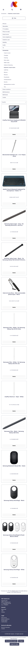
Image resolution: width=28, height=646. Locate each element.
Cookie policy (4, 621)
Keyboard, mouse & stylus (9, 67)
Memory (5, 72)
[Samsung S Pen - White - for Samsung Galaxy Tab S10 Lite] (14, 354)
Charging (6, 55)
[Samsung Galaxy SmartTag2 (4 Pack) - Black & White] (14, 526)
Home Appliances (7, 37)
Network (6, 74)
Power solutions (7, 89)
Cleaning (6, 57)
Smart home (6, 34)
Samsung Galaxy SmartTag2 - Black (14, 500)
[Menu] (3, 9)
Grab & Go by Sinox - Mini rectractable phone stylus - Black (14, 293)
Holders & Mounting (8, 65)
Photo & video (6, 31)
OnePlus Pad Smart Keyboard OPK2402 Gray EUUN (14, 121)
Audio (4, 45)
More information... (14, 638)
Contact (3, 612)
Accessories (5, 50)
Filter (15, 18)
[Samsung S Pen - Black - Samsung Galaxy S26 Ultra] (14, 423)
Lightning (6, 69)
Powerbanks (6, 77)
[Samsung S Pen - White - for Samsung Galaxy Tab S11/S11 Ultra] (14, 319)
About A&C (3, 609)
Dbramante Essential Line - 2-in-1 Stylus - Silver (14, 155)
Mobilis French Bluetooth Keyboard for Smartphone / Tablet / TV (14, 190)
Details (14, 134)
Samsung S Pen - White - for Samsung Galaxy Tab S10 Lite (14, 363)
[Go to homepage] (14, 4)
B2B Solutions (6, 92)
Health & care (6, 39)
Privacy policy (4, 620)
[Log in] (20, 9)
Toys (5, 86)
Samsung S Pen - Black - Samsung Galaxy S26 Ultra (14, 432)
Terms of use (4, 617)
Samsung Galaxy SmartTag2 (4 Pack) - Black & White (14, 535)
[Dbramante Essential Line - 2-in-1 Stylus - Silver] (14, 146)
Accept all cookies (14, 644)
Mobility (5, 42)
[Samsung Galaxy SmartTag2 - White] (14, 561)
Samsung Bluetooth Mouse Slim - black (14, 466)
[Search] (12, 9)
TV (3, 47)
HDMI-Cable (6, 62)
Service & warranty (5, 627)
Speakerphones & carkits (9, 84)
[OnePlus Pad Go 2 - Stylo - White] (14, 388)
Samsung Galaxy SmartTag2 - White (14, 569)
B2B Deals (5, 94)
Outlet (4, 97)
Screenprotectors (7, 79)
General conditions (5, 619)
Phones (4, 23)
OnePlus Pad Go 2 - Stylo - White (14, 396)
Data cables (6, 60)
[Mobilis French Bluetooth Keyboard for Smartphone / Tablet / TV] (14, 181)
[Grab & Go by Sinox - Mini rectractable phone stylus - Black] (14, 284)
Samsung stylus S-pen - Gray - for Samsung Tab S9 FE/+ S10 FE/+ (14, 224)
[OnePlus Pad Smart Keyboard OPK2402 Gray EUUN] (14, 111)
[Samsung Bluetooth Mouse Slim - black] (14, 457)
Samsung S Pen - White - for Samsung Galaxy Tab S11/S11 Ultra (14, 328)
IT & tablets (6, 29)
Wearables (5, 26)
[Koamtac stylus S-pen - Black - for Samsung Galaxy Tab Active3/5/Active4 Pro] (14, 250)
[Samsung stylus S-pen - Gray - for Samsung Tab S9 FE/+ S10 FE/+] (14, 215)
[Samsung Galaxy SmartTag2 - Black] (14, 492)
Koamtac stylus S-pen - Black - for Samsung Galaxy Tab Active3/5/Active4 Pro (14, 259)
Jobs (2, 610)
